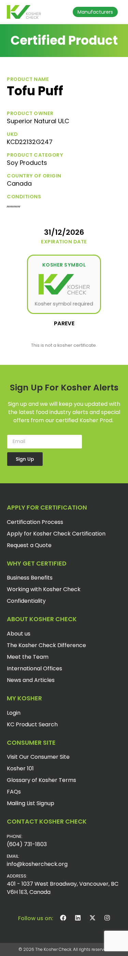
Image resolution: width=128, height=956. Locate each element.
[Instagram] (107, 918)
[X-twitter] (92, 918)
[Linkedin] (78, 918)
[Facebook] (63, 918)
